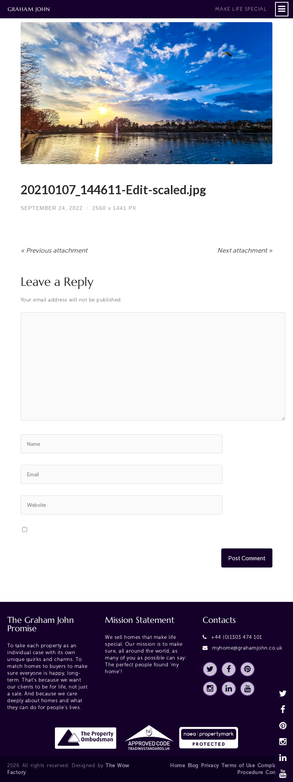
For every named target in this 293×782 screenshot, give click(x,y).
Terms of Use (238, 765)
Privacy (210, 765)
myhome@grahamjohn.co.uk (247, 648)
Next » (244, 250)
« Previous (54, 250)
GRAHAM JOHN (137, 9)
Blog (193, 765)
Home (177, 765)
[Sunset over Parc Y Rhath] (146, 93)
